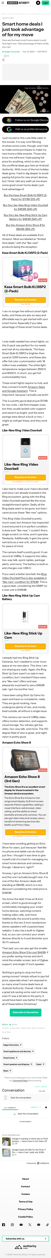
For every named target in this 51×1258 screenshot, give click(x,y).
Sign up (44, 1086)
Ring (28, 1028)
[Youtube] (21, 1224)
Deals (5, 1024)
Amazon (5, 1028)
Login (45, 3)
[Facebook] (3, 1224)
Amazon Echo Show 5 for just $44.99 (23, 952)
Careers (25, 1194)
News (14, 1024)
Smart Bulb (6, 1032)
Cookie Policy (25, 1216)
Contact (25, 1186)
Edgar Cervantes (12, 51)
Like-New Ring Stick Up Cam (23, 635)
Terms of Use (25, 1201)
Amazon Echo (15, 1028)
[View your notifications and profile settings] (46, 1107)
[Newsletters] (38, 1224)
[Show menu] (3, 3)
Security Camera (38, 1028)
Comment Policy (20, 1080)
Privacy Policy (25, 1209)
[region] (25, 1125)
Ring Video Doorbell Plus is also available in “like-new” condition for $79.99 (24, 578)
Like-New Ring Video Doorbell (21, 466)
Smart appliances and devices (18, 1051)
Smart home (8, 18)
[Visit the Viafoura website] (43, 1163)
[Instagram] (12, 1224)
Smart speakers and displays (17, 1064)
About (25, 1178)
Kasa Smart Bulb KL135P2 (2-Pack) (25, 289)
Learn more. (46, 14)
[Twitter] (29, 1224)
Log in (37, 1086)
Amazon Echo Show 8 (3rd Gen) (22, 779)
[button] (25, 3)
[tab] (10, 1107)
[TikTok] (47, 1224)
